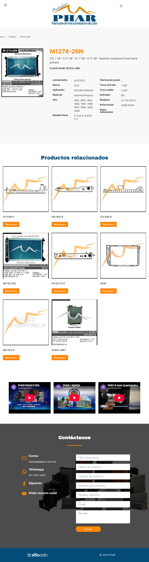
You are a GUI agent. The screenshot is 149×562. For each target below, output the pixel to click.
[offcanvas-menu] (5, 5)
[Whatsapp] (121, 6)
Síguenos (35, 483)
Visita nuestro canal (43, 493)
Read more (11, 224)
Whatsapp (36, 469)
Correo (33, 456)
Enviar (88, 529)
